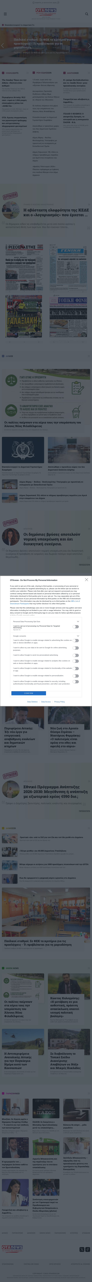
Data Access (46, 702)
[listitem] (46, 621)
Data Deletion (32, 702)
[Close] (87, 580)
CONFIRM (28, 693)
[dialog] (46, 641)
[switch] (76, 626)
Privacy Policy (59, 702)
